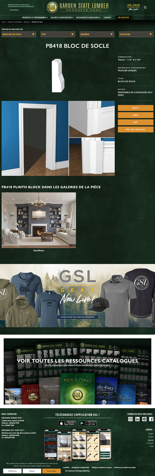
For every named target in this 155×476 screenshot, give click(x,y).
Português (150, 443)
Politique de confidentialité (80, 467)
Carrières (14, 10)
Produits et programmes (15, 22)
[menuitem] (134, 7)
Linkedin (137, 419)
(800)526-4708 (14, 423)
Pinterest (144, 419)
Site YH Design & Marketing (77, 470)
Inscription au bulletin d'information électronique (21, 6)
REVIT (135, 108)
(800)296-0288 (14, 435)
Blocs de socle (126, 81)
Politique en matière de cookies (102, 467)
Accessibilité (65, 467)
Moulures (27, 22)
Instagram (130, 419)
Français (150, 439)
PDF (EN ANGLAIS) (135, 129)
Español (150, 436)
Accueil (4, 22)
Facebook (151, 419)
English (151, 433)
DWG (135, 115)
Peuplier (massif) (127, 70)
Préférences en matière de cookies (125, 467)
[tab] (35, 17)
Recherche (145, 7)
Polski (151, 446)
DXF (135, 122)
